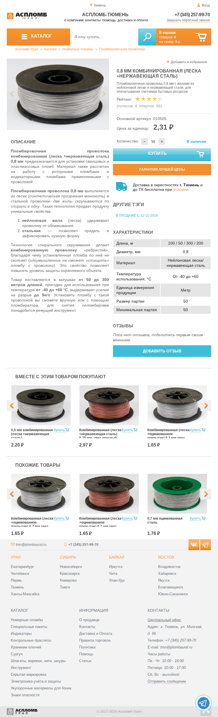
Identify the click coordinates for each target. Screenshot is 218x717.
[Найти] (147, 37)
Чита (113, 573)
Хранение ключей (26, 647)
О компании (73, 20)
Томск (65, 587)
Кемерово (68, 580)
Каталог (50, 49)
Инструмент (21, 668)
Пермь (16, 580)
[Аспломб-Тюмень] (27, 18)
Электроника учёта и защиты (36, 681)
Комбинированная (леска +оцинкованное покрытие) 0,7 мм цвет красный (100, 524)
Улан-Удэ (117, 580)
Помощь (109, 20)
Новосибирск (71, 567)
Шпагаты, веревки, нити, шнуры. (38, 661)
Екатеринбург (22, 567)
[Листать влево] (12, 93)
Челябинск (20, 573)
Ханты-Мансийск (25, 594)
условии (180, 189)
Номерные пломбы (77, 49)
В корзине (167, 33)
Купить (157, 153)
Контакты (93, 20)
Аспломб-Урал (26, 49)
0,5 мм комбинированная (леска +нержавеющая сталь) (32, 434)
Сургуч (17, 654)
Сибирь (68, 557)
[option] (58, 94)
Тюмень (17, 587)
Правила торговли (94, 640)
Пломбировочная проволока (122, 49)
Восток (166, 557)
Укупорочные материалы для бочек (41, 688)
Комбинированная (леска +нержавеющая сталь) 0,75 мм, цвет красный (100, 434)
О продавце (89, 620)
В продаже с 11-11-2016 (137, 216)
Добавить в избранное (189, 62)
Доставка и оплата (133, 20)
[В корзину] (201, 37)
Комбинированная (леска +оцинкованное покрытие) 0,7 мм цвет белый (168, 436)
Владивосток (169, 567)
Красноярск (70, 573)
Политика (87, 647)
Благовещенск (170, 587)
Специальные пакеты (29, 627)
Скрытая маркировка (28, 674)
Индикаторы (21, 633)
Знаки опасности (25, 695)
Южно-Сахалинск (173, 594)
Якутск (164, 580)
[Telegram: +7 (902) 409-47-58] (203, 703)
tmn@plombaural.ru (31, 545)
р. (178, 42)
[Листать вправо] (103, 93)
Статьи (85, 661)
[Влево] (12, 405)
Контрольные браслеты (31, 640)
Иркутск (116, 567)
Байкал (116, 557)
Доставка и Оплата (95, 633)
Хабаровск (167, 573)
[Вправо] (205, 405)
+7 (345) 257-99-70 (192, 14)
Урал (16, 557)
